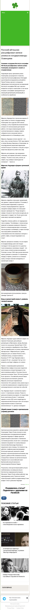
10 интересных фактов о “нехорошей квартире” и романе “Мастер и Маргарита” (13, 550)
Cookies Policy (20, 608)
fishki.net (27, 484)
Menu (3, 12)
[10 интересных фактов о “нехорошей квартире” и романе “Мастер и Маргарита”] (15, 539)
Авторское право (15, 603)
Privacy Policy (10, 608)
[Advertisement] (15, 30)
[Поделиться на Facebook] (4, 498)
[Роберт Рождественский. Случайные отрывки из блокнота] (15, 565)
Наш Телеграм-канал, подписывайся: (15, 598)
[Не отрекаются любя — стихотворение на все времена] (15, 513)
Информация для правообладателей (15, 606)
